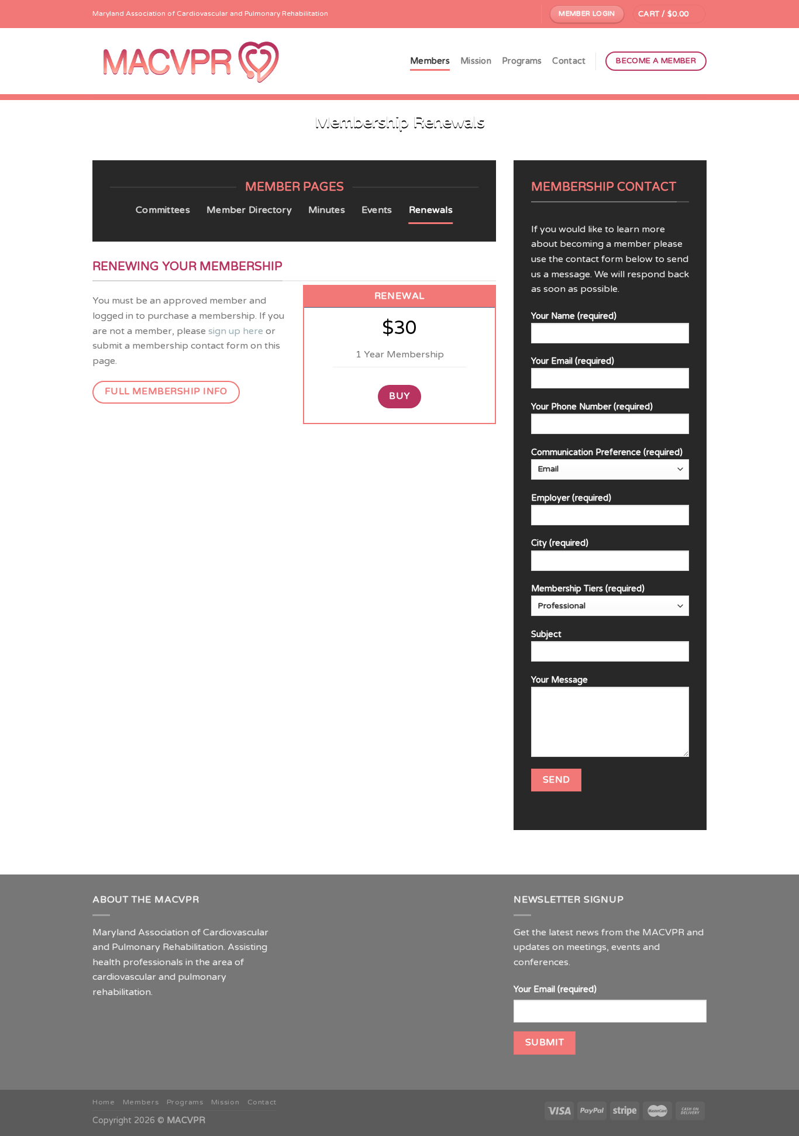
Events (376, 210)
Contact (569, 61)
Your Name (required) (574, 316)
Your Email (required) (572, 361)
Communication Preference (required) (607, 452)
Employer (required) (571, 498)
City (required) (559, 543)
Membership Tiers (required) (588, 589)
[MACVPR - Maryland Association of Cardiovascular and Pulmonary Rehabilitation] (191, 61)
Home (103, 1102)
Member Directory (249, 210)
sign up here (235, 331)
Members (430, 61)
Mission (475, 61)
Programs (522, 61)
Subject (546, 634)
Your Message (559, 680)
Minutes (326, 210)
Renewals (431, 210)
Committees (163, 210)
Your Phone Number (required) (592, 407)
